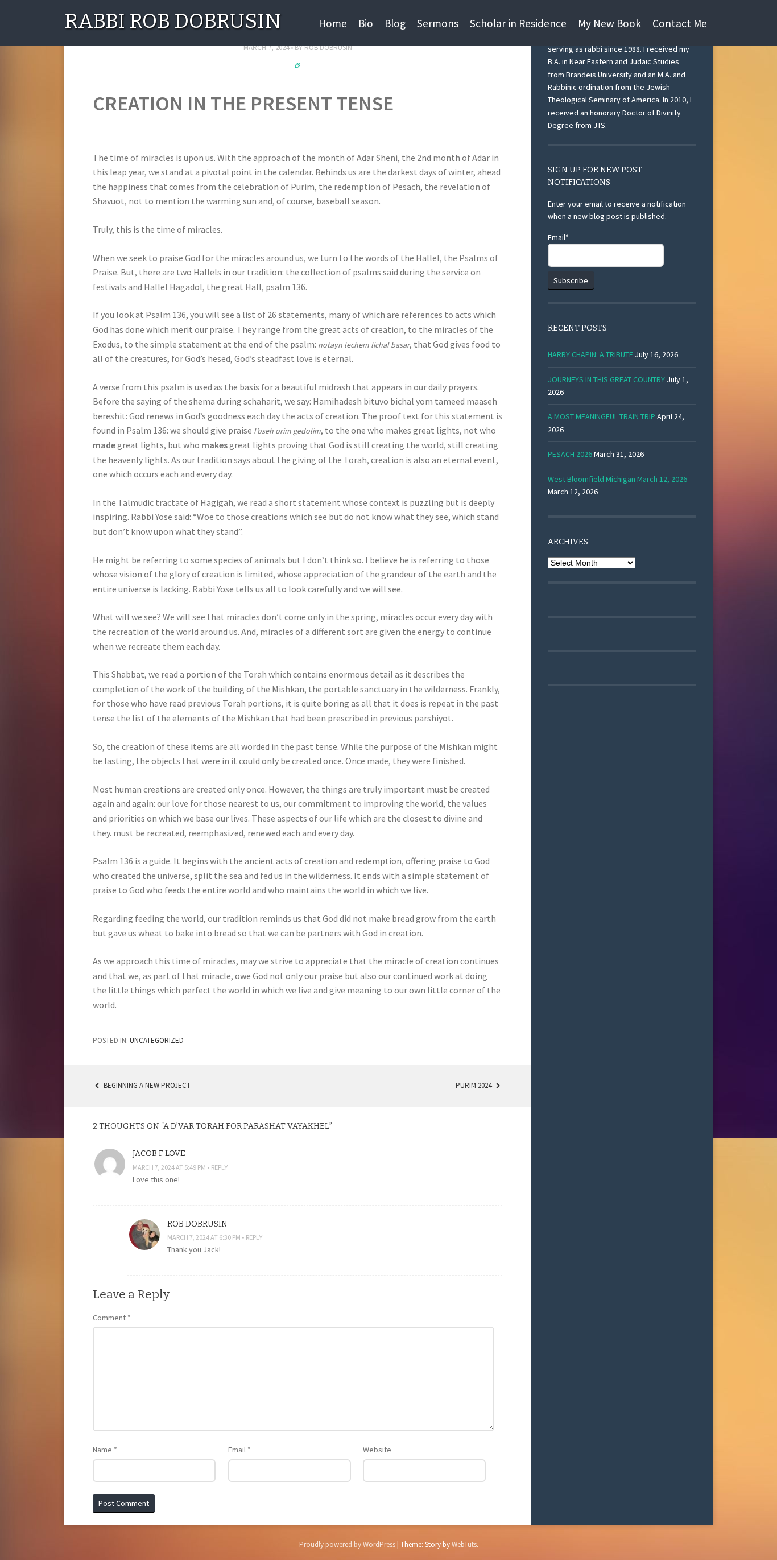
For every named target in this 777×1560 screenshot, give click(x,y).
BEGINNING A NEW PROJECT (146, 1085)
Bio (365, 23)
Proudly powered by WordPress (347, 1544)
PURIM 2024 (474, 1085)
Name (105, 1450)
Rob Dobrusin (328, 47)
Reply (219, 1167)
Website (377, 1450)
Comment (112, 1318)
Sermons (437, 23)
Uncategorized (157, 1040)
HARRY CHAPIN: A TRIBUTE (590, 354)
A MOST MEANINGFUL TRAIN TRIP (601, 416)
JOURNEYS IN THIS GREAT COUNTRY (606, 379)
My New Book (609, 23)
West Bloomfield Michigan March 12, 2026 (617, 479)
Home (333, 23)
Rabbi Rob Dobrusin (172, 21)
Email (239, 1450)
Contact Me (679, 23)
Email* (558, 237)
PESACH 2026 (570, 454)
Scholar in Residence (518, 23)
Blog (395, 23)
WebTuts (464, 1544)
